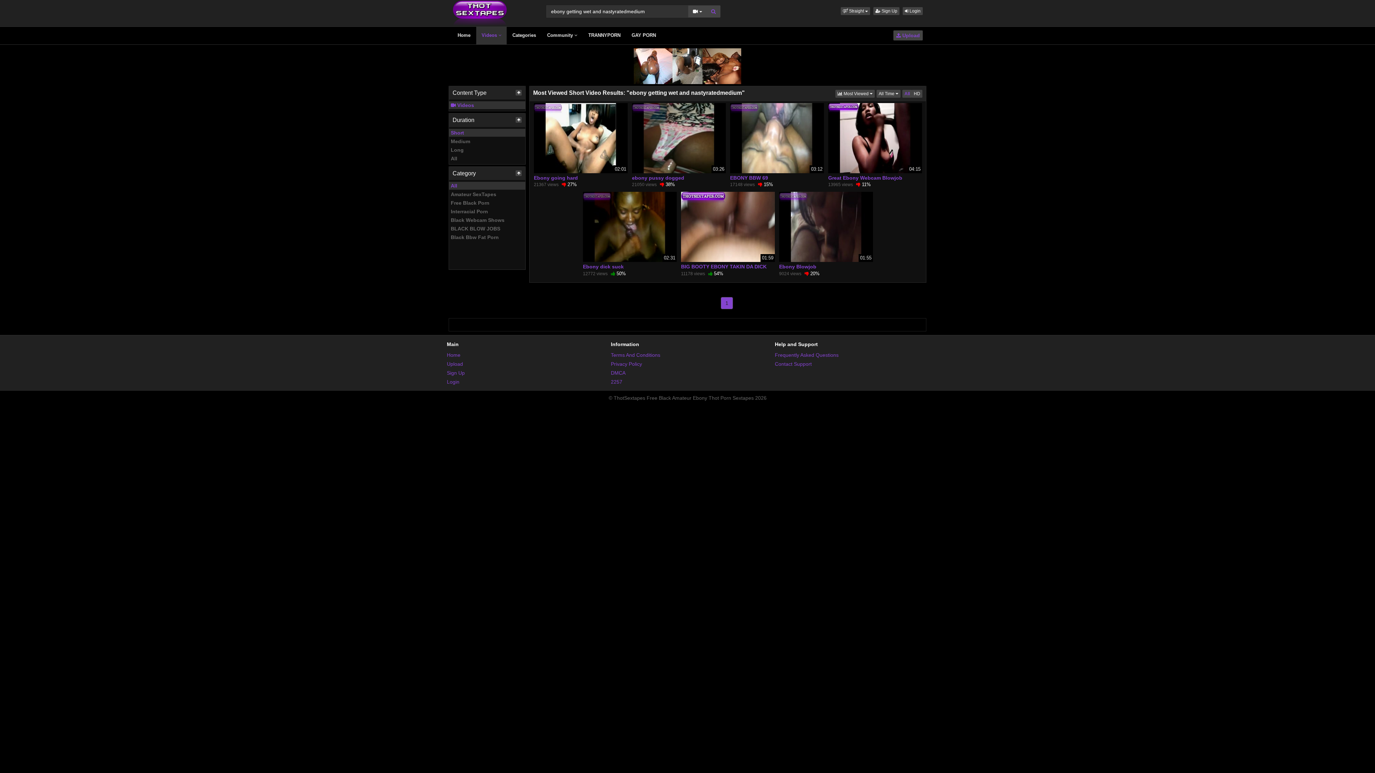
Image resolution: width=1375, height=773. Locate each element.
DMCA (618, 373)
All (454, 158)
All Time (890, 93)
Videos (490, 35)
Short (457, 133)
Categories (524, 35)
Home (464, 35)
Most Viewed (859, 93)
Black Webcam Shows (478, 220)
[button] (855, 11)
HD (917, 93)
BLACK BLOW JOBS (475, 229)
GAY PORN (644, 35)
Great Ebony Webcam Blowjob (865, 178)
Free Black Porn (470, 203)
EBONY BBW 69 (749, 178)
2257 (616, 382)
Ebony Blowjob (797, 266)
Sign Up (889, 11)
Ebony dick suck (603, 266)
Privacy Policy (626, 364)
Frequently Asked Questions (807, 355)
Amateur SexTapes (473, 194)
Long (457, 150)
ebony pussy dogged (658, 178)
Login (914, 11)
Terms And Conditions (635, 355)
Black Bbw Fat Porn (475, 237)
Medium (460, 141)
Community (560, 35)
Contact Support (793, 364)
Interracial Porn (469, 211)
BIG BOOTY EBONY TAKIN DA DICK (724, 266)
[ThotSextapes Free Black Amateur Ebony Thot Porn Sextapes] (479, 13)
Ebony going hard (556, 178)
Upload (910, 35)
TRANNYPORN (604, 35)
